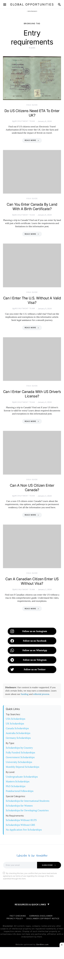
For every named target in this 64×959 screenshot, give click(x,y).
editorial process (41, 694)
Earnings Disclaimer (41, 916)
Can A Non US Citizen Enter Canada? (32, 487)
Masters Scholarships (17, 781)
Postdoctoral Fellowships (19, 790)
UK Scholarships (15, 723)
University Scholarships (19, 762)
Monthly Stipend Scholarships (22, 766)
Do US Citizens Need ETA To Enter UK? (32, 113)
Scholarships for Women (19, 805)
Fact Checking (18, 916)
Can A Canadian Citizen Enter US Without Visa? (31, 581)
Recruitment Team (25, 121)
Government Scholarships (20, 757)
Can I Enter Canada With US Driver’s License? (32, 394)
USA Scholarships (15, 718)
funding (24, 694)
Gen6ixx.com (42, 944)
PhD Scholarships (15, 786)
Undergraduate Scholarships (22, 776)
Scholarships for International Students (27, 800)
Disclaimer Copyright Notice (42, 918)
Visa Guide (32, 105)
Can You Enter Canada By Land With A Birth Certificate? (32, 206)
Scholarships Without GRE (20, 824)
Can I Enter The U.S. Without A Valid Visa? (32, 300)
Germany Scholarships (18, 737)
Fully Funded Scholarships (20, 752)
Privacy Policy (15, 918)
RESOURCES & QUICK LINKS (32, 904)
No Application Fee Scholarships (24, 829)
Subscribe (47, 865)
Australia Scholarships (18, 733)
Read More (30, 140)
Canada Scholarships (17, 728)
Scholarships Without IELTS (21, 820)
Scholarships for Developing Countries (27, 810)
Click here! (51, 5)
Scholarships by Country (19, 747)
